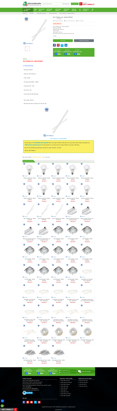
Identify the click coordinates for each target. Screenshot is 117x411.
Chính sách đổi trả (82, 384)
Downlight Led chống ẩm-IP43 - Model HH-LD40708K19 (30, 301)
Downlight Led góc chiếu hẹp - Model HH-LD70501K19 (44, 321)
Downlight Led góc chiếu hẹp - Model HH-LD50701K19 (72, 301)
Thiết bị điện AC (64, 389)
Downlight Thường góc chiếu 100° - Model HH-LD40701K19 (58, 341)
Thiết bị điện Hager (64, 386)
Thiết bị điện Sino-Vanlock (66, 393)
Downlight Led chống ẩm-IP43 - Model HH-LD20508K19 (44, 301)
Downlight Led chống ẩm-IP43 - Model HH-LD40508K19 (58, 301)
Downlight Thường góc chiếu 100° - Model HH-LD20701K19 (44, 341)
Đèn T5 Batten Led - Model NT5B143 (58, 138)
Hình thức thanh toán (83, 380)
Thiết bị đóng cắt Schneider (66, 382)
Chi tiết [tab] (25, 58)
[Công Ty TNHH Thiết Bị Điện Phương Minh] (32, 3)
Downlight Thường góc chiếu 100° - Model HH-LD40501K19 (87, 341)
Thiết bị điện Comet (64, 391)
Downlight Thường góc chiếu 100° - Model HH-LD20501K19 (72, 341)
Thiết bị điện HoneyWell (65, 395)
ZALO (2, 400)
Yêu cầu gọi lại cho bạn (65, 372)
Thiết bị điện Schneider (65, 380)
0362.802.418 (77, 51)
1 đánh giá (59, 18)
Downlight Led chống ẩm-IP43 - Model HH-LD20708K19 (87, 280)
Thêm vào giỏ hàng (84, 40)
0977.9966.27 (58, 51)
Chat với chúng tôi (86, 371)
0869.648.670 (67, 51)
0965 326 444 (35, 388)
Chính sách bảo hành (83, 382)
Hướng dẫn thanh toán (65, 370)
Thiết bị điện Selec (64, 388)
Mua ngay (62, 40)
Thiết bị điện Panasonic (65, 384)
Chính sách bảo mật (83, 386)
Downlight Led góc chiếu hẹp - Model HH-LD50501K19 (29, 321)
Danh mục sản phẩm (27, 10)
